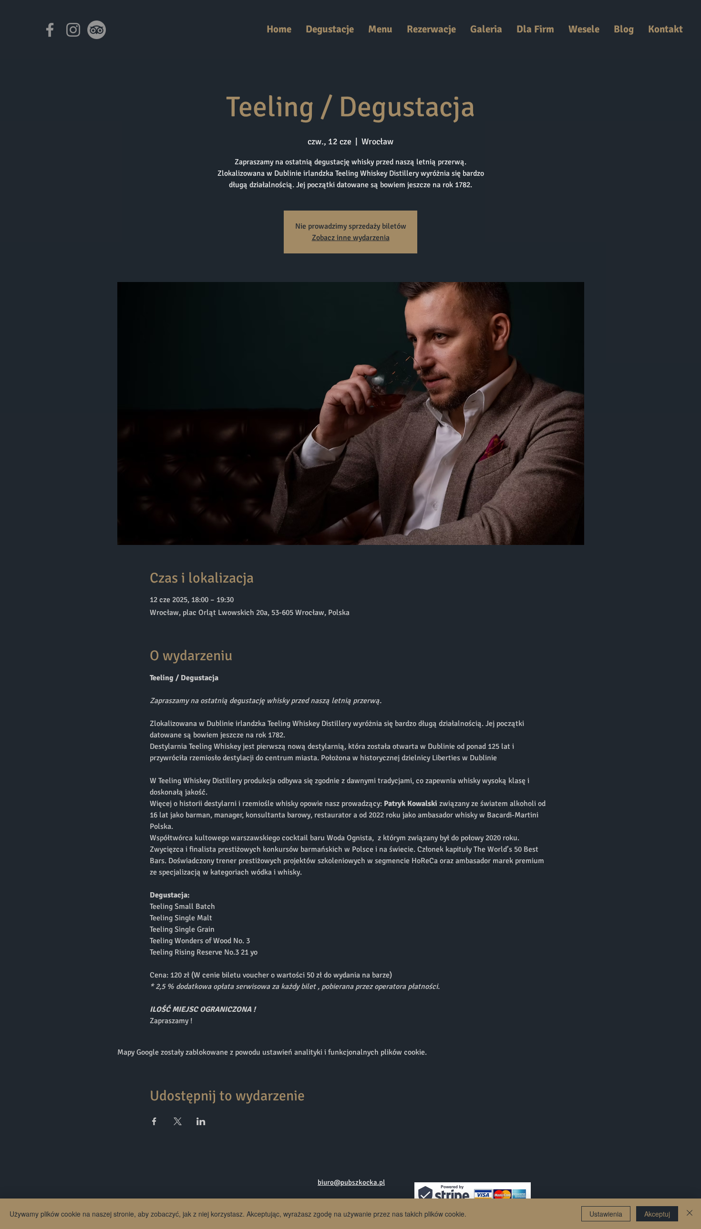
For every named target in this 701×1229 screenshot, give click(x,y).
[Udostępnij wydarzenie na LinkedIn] (201, 1121)
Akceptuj (657, 1214)
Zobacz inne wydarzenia (351, 237)
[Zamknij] (689, 1213)
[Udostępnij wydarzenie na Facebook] (154, 1121)
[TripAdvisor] (96, 29)
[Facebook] (50, 29)
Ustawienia (605, 1214)
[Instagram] (73, 29)
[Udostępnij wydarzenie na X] (177, 1121)
